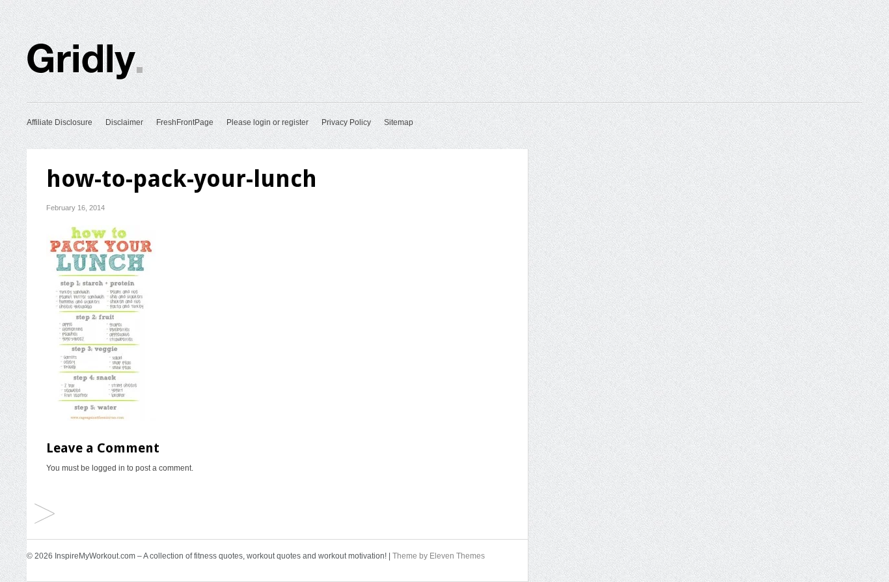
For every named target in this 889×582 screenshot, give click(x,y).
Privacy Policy (346, 122)
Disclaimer (124, 122)
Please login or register (267, 122)
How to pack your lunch (44, 514)
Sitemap (398, 122)
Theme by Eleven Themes (438, 556)
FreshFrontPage (184, 122)
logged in (108, 468)
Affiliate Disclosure (59, 122)
